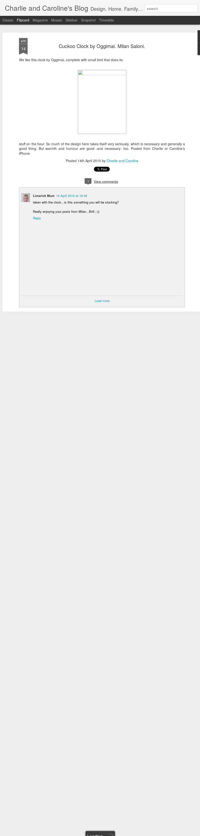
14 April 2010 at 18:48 (71, 195)
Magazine (40, 20)
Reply (37, 218)
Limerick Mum (44, 195)
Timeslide (106, 20)
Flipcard (23, 20)
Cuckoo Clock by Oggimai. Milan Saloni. (102, 45)
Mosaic (56, 20)
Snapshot (88, 20)
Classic (7, 20)
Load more (102, 300)
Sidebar (72, 20)
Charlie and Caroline (122, 160)
